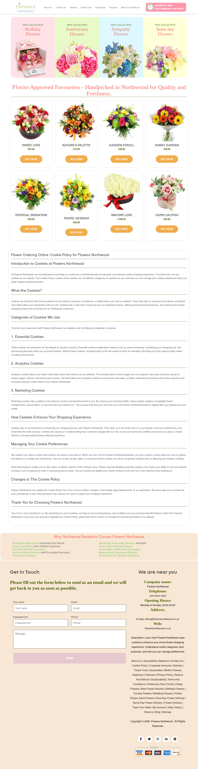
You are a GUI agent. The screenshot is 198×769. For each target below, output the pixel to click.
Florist (169, 684)
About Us (48, 7)
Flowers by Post (156, 684)
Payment (113, 7)
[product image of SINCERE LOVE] (121, 191)
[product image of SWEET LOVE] (31, 121)
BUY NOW (31, 159)
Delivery (73, 7)
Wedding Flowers (163, 693)
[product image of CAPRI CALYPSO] (167, 191)
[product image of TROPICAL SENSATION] (31, 191)
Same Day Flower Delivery (147, 702)
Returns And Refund (130, 7)
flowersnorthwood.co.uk (158, 628)
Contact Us (61, 7)
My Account (159, 707)
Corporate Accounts (160, 665)
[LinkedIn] (166, 739)
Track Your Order (141, 707)
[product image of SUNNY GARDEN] (167, 121)
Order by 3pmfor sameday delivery (169, 7)
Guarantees (100, 7)
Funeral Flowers (142, 693)
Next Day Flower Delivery (170, 698)
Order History (175, 707)
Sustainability (158, 679)
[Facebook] (141, 739)
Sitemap (166, 712)
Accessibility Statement (156, 661)
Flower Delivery (173, 702)
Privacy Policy (165, 675)
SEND (69, 658)
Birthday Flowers (175, 688)
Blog (157, 712)
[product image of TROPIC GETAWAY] (76, 193)
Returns (148, 712)
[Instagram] (158, 739)
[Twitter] (149, 739)
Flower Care (86, 7)
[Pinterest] (175, 739)
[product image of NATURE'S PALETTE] (76, 121)
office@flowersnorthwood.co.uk (162, 619)
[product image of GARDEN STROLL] (121, 121)
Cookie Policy (140, 665)
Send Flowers (146, 698)
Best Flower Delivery (152, 688)
